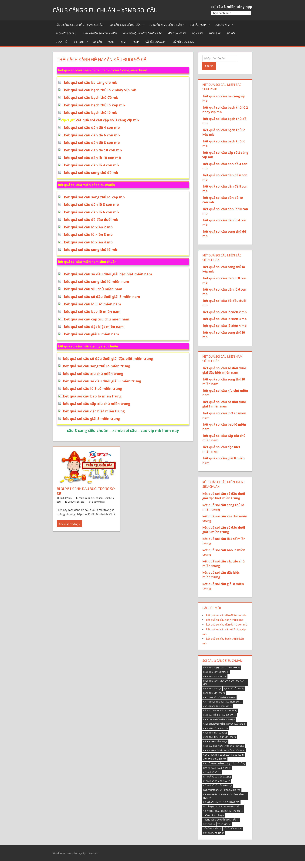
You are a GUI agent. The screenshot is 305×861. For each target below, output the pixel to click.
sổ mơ (231, 33)
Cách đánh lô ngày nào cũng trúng (223, 746)
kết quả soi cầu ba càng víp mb (90, 82)
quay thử (62, 42)
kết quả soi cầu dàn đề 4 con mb (92, 127)
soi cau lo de (231, 802)
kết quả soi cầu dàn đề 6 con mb (92, 135)
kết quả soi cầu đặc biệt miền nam (94, 326)
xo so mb (209, 824)
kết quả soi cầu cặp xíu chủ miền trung (96, 403)
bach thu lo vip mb (215, 676)
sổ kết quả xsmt (156, 42)
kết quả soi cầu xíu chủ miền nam (93, 288)
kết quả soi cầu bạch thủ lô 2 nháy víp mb (100, 89)
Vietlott (79, 42)
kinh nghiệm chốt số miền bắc (142, 33)
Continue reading (68, 523)
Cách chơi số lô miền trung (219, 719)
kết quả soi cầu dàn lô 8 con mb (91, 204)
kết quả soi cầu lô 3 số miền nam (92, 304)
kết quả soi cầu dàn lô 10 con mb (92, 157)
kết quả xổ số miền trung (217, 785)
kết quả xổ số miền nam (216, 781)
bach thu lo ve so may (216, 672)
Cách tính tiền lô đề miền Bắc (219, 737)
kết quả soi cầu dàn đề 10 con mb (93, 150)
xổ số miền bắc (212, 828)
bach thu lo (211, 667)
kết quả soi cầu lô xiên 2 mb (88, 227)
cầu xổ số (238, 763)
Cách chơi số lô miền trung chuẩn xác (224, 724)
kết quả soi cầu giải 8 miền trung (91, 418)
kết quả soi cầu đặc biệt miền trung (94, 411)
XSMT (124, 42)
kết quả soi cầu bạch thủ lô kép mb (94, 105)
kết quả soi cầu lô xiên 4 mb (88, 242)
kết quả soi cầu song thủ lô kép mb (94, 197)
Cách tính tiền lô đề (215, 732)
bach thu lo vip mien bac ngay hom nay (223, 682)
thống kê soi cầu (213, 815)
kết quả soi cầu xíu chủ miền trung (93, 373)
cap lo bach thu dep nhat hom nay (222, 701)
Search (209, 65)
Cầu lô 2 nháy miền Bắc (216, 763)
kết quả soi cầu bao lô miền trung (92, 396)
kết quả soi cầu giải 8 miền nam (91, 334)
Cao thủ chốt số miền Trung (219, 697)
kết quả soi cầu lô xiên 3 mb (88, 234)
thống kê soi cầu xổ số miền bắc (221, 819)
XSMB (111, 42)
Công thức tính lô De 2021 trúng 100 (223, 754)
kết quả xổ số (177, 33)
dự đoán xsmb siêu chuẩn (165, 25)
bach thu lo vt (212, 688)
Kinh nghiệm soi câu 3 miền (99, 33)
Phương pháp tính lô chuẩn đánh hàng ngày (223, 796)
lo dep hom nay (212, 790)
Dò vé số (197, 33)
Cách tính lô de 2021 (215, 728)
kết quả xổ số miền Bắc (217, 776)
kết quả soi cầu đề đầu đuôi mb (91, 219)
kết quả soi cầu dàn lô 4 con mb (91, 165)
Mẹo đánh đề (232, 790)
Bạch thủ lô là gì (234, 688)
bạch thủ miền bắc (214, 693)
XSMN (136, 42)
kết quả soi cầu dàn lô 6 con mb (91, 212)
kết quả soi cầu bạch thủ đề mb (91, 97)
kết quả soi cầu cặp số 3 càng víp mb (107, 120)
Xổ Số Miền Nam (233, 828)
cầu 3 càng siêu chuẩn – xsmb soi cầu (105, 10)
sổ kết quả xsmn (183, 42)
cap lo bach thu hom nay (217, 706)
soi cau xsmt (223, 25)
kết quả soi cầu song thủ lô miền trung (96, 365)
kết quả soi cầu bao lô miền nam (92, 311)
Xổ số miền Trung (213, 833)
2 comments (98, 501)
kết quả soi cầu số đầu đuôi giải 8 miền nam (102, 296)
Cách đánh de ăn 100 (215, 741)
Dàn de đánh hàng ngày (217, 768)
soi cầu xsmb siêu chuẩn (125, 25)
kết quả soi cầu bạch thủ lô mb (90, 112)
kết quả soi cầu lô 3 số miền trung (92, 388)
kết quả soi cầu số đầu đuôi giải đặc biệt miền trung (108, 358)
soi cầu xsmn (198, 25)
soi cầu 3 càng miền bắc (229, 806)
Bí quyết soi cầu (66, 33)
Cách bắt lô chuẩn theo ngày (220, 710)
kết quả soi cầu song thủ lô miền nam (96, 281)
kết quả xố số (212, 772)
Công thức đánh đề (215, 759)
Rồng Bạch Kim (212, 802)
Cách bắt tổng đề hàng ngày (219, 715)
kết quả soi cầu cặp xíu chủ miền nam (96, 319)
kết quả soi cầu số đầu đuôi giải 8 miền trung (102, 381)
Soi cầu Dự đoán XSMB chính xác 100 (223, 811)
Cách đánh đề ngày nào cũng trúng (224, 750)
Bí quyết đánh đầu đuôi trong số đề (86, 491)
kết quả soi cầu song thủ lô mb (90, 249)
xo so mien (224, 824)
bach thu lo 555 (230, 667)
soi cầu (97, 42)
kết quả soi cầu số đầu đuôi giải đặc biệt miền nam (108, 274)
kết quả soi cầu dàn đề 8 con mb (92, 142)
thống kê (215, 33)
